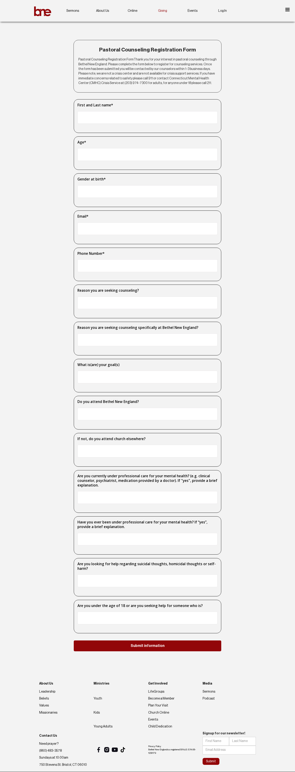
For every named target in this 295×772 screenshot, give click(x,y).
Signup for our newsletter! (224, 733)
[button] (287, 9)
